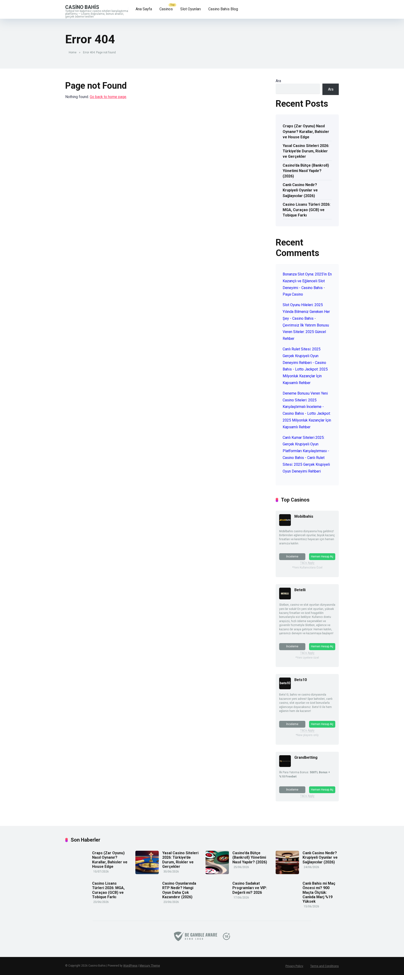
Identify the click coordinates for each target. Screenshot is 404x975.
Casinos (166, 9)
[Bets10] (285, 688)
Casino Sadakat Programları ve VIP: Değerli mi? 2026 (249, 887)
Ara (278, 81)
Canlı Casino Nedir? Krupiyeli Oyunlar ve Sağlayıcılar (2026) (300, 190)
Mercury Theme (150, 965)
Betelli (300, 590)
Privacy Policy (294, 966)
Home (72, 52)
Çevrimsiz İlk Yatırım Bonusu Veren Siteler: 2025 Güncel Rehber (306, 332)
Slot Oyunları (190, 9)
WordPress (130, 965)
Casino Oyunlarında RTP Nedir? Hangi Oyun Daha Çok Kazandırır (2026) (179, 890)
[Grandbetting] (285, 765)
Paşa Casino (293, 294)
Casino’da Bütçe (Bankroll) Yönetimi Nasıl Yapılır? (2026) (306, 170)
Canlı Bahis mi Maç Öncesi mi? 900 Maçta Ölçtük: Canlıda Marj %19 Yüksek (319, 892)
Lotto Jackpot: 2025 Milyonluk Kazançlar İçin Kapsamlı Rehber (305, 376)
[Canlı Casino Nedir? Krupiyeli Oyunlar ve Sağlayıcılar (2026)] (287, 873)
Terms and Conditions (324, 966)
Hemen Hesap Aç (322, 556)
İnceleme (292, 556)
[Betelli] (285, 598)
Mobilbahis (303, 516)
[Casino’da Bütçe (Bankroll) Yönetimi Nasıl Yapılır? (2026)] (217, 873)
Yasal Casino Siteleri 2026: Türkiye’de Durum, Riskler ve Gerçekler (306, 151)
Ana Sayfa (144, 9)
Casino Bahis (82, 7)
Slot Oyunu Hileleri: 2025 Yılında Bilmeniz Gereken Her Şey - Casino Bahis (306, 312)
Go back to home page (108, 97)
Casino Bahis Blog (223, 9)
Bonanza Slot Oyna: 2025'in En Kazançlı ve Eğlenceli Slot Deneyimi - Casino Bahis (307, 281)
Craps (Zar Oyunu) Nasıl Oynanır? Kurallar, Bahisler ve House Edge (306, 131)
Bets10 (300, 680)
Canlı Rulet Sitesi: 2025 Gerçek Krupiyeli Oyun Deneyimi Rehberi (306, 464)
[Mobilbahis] (285, 524)
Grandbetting (305, 757)
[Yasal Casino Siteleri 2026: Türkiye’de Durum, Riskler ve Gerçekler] (147, 873)
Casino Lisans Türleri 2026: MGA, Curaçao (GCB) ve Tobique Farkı (306, 209)
